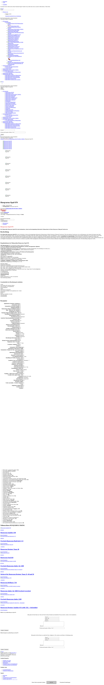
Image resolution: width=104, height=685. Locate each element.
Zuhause (2, 139)
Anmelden (5, 4)
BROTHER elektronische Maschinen (12, 76)
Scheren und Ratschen (9, 106)
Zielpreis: (46, 620)
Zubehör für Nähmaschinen (10, 107)
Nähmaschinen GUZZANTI (10, 104)
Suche (1, 9)
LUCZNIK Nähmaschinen (8, 71)
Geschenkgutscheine (7, 669)
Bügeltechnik (7, 101)
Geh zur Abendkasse (17, 16)
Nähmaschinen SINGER (7, 73)
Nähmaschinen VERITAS (10, 99)
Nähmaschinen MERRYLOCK (11, 97)
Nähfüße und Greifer (9, 109)
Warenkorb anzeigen (9, 16)
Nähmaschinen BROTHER (8, 74)
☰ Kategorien (5, 21)
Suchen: (2, 130)
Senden (2, 630)
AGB (4, 2)
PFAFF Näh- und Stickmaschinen (11, 66)
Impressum (5, 1)
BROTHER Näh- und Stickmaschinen (12, 77)
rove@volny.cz (13, 652)
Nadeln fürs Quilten (9, 111)
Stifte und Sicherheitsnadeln (10, 112)
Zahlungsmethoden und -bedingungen (10, 679)
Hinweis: (41, 626)
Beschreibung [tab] (5, 223)
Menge (1, 219)
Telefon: (46, 619)
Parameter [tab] (5, 224)
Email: (46, 618)
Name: (46, 617)
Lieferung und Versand (7, 678)
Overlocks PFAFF (8, 67)
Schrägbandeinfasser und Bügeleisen (12, 110)
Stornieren (6, 630)
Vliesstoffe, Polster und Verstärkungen (10, 663)
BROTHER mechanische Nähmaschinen (13, 75)
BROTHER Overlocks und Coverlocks (12, 79)
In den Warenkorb (3, 535)
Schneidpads (7, 108)
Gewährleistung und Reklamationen (10, 677)
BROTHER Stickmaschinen (10, 78)
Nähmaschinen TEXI (7, 68)
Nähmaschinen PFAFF (7, 65)
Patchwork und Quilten (9, 105)
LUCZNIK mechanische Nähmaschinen (13, 72)
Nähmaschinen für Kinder (10, 103)
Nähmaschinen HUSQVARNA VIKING (11, 69)
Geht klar (51, 682)
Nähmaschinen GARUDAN (10, 98)
